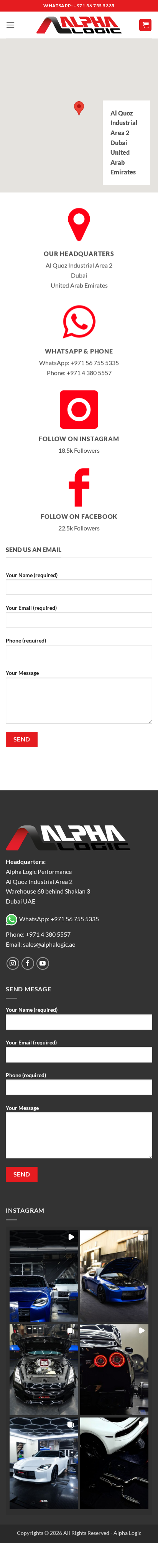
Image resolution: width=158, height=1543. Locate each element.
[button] (10, 24)
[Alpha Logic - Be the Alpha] (79, 25)
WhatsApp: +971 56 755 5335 (59, 918)
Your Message (22, 672)
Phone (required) (26, 640)
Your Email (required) (31, 607)
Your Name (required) (32, 575)
